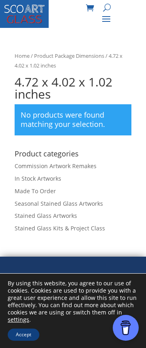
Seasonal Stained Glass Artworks (59, 203)
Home (22, 55)
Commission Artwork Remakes (56, 166)
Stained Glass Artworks (46, 215)
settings (18, 319)
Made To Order (35, 191)
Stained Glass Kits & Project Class (60, 228)
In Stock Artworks (38, 178)
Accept (23, 334)
